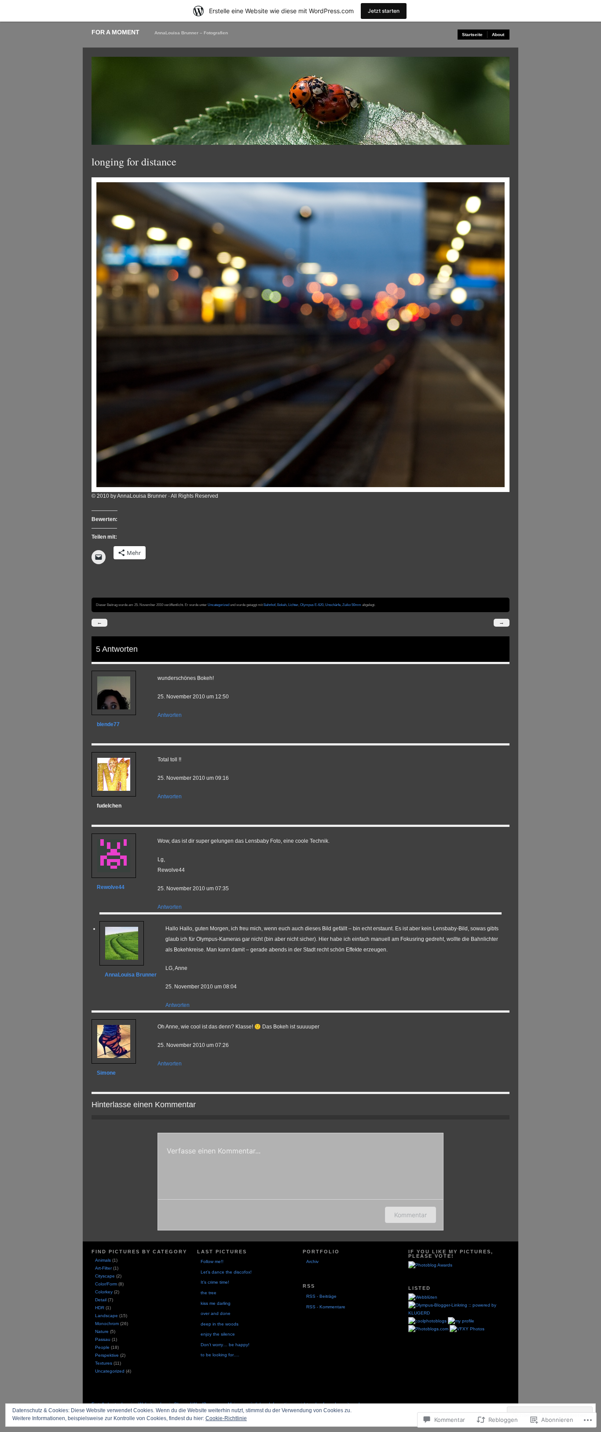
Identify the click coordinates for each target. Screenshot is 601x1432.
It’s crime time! (215, 1282)
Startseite (472, 34)
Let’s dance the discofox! (226, 1272)
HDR (99, 1307)
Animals (103, 1260)
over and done (216, 1313)
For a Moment (115, 32)
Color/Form (106, 1283)
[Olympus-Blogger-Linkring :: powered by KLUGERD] (458, 1313)
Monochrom (107, 1323)
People (102, 1347)
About (498, 34)
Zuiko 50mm (351, 604)
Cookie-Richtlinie (226, 1418)
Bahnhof (269, 604)
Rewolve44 (111, 887)
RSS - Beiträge (321, 1296)
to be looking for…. (220, 1354)
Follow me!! (212, 1261)
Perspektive (107, 1355)
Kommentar (410, 1215)
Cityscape (105, 1276)
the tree (208, 1292)
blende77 (108, 724)
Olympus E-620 (311, 604)
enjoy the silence (218, 1334)
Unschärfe (333, 604)
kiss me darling (216, 1303)
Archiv (312, 1261)
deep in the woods (219, 1324)
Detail (100, 1299)
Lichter (293, 604)
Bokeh (281, 604)
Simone (106, 1073)
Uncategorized (218, 604)
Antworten (170, 715)
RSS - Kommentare (325, 1306)
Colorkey (104, 1291)
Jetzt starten (383, 10)
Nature (102, 1331)
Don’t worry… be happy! (225, 1344)
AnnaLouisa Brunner (131, 975)
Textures (103, 1363)
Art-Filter (103, 1268)
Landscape (106, 1315)
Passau (102, 1339)
